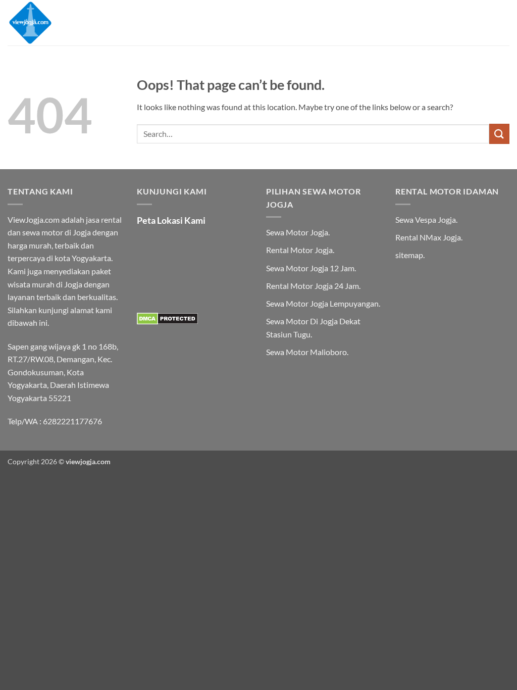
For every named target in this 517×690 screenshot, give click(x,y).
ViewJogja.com (34, 219)
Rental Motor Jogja (299, 250)
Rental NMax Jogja (428, 237)
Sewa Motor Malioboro (306, 352)
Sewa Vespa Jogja (425, 219)
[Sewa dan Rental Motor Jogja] (58, 22)
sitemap (409, 255)
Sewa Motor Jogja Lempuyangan (322, 303)
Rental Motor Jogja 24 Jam (312, 285)
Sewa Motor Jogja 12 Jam (310, 268)
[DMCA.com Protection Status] (167, 317)
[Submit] (499, 133)
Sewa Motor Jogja (297, 232)
